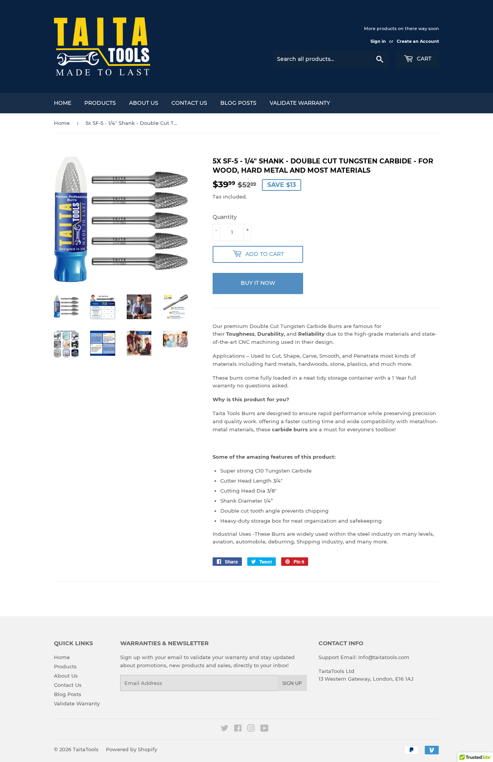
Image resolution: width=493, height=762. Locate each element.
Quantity (225, 217)
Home (62, 102)
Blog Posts (238, 102)
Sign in (378, 41)
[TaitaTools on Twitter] (224, 729)
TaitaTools (86, 749)
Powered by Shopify (131, 749)
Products (100, 102)
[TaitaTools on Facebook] (238, 729)
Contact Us (189, 102)
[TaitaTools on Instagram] (251, 729)
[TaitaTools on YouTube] (264, 729)
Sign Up (292, 683)
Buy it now (258, 282)
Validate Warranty (300, 102)
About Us (143, 102)
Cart (423, 58)
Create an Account (418, 41)
